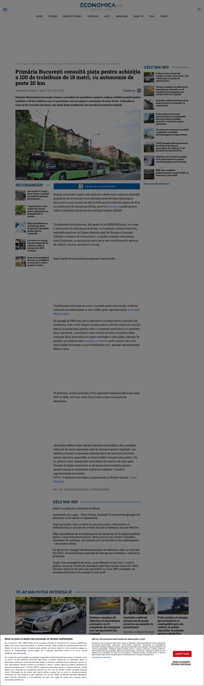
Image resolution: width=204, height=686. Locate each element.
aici (45, 670)
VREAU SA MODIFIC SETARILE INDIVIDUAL (181, 663)
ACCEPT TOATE (182, 654)
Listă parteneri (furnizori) (101, 657)
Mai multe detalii (19, 653)
